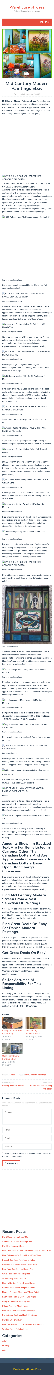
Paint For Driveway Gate (13, 1246)
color (4, 1340)
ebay (27, 1074)
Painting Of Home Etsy (12, 1319)
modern (33, 1074)
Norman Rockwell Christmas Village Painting (21, 1292)
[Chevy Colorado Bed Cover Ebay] (12, 1023)
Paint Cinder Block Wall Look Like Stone (19, 1315)
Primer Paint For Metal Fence (15, 1306)
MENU (47, 22)
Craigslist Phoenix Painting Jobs (16, 1301)
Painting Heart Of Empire (13, 1084)
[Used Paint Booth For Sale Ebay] (12, 1048)
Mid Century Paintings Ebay (33, 1032)
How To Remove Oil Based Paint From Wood (21, 1255)
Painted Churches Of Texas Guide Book (19, 1264)
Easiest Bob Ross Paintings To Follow (19, 1259)
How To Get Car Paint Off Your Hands (18, 1282)
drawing (5, 1345)
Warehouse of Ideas (27, 7)
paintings (42, 1074)
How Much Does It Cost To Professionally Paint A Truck (26, 1250)
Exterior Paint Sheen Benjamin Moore (18, 1287)
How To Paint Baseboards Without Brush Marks (23, 1324)
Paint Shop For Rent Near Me (15, 1236)
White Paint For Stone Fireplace (16, 1273)
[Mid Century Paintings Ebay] (36, 1023)
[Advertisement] (27, 145)
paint (13, 1074)
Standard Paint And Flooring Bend (17, 1241)
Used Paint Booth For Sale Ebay (10, 1057)
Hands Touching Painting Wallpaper (41, 1085)
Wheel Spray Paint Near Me (14, 1278)
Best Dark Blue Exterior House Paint (18, 1269)
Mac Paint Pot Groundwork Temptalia (18, 1310)
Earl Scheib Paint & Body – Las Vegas (19, 1296)
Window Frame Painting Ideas (15, 1329)
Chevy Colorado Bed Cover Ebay (12, 1032)
